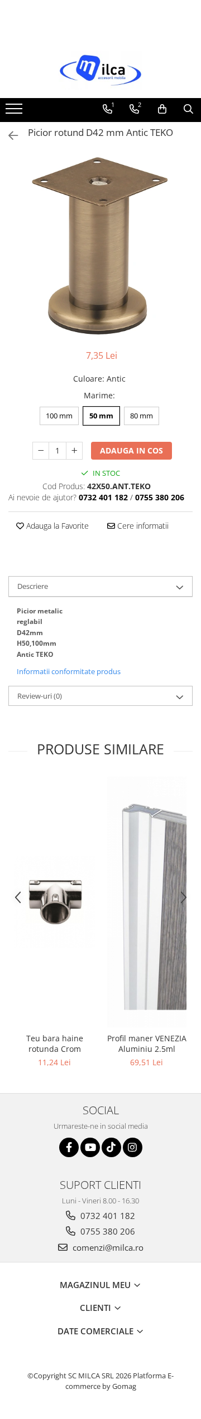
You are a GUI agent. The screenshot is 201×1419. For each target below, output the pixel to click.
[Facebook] (69, 1147)
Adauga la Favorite (56, 525)
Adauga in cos (131, 450)
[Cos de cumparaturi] (162, 109)
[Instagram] (132, 1147)
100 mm (59, 416)
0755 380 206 (106, 1231)
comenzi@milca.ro (106, 1247)
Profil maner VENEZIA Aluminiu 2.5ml (146, 1043)
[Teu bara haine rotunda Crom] (54, 902)
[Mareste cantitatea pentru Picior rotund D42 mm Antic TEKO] (74, 451)
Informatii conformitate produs (69, 671)
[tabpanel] (100, 246)
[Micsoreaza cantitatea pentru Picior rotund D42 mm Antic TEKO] (40, 451)
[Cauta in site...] (188, 109)
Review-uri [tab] (39, 696)
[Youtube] (90, 1147)
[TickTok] (111, 1147)
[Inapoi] (8, 135)
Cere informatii (142, 525)
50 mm (101, 416)
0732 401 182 (106, 1215)
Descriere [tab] (32, 586)
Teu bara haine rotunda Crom (54, 1043)
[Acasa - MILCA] (100, 70)
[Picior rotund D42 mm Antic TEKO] (100, 246)
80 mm (141, 416)
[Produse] (15, 112)
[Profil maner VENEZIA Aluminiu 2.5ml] (146, 902)
